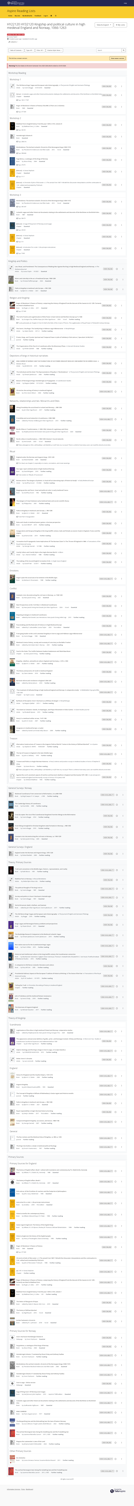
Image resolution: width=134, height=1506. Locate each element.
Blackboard (29, 1489)
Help (125, 3)
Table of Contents (15, 50)
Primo (23, 1489)
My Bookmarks (27, 16)
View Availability (106, 391)
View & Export (103, 25)
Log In (46, 16)
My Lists (17, 16)
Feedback (38, 16)
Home (10, 16)
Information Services (14, 1489)
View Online (106, 86)
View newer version (117, 58)
